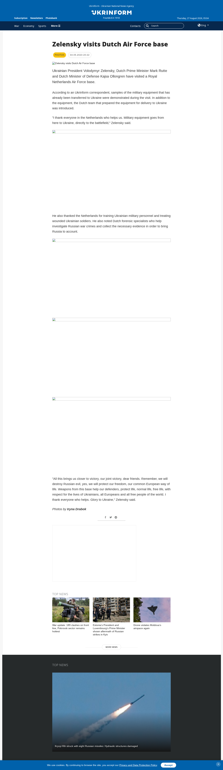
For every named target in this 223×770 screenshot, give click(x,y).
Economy (28, 26)
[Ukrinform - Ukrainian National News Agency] (111, 12)
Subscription (21, 18)
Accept (168, 765)
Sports (42, 26)
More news (111, 647)
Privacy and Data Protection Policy (138, 765)
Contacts (135, 26)
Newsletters (36, 18)
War (16, 26)
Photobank (51, 18)
